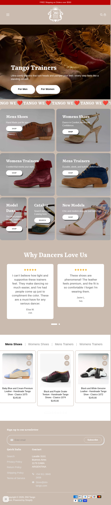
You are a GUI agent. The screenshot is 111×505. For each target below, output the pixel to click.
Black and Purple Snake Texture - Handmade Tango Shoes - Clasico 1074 (55, 394)
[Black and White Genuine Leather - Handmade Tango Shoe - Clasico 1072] (93, 369)
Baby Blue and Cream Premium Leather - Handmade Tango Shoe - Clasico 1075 (17, 391)
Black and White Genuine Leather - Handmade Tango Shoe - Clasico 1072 (93, 391)
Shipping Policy (15, 472)
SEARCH (42, 220)
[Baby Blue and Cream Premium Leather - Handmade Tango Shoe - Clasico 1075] (17, 369)
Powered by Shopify (22, 500)
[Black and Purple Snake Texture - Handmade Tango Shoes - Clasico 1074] (55, 370)
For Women (47, 89)
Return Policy (14, 467)
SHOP (14, 129)
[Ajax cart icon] (104, 14)
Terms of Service (16, 478)
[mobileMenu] (8, 15)
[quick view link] (29, 357)
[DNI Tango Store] (55, 15)
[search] (101, 14)
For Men (22, 89)
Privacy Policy (14, 461)
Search (11, 456)
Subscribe (92, 440)
